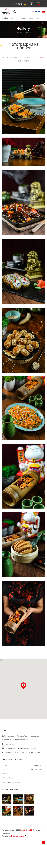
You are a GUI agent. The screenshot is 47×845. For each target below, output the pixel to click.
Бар (38, 18)
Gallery (27, 32)
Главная (19, 32)
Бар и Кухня (23, 61)
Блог (5, 769)
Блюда (41, 58)
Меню (5, 774)
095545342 (17, 4)
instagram (38, 769)
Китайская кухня (9, 18)
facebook (37, 765)
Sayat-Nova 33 (26, 830)
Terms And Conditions (11, 782)
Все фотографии (10, 58)
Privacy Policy (8, 778)
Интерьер (28, 58)
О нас (5, 765)
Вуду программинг (18, 836)
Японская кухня (27, 18)
